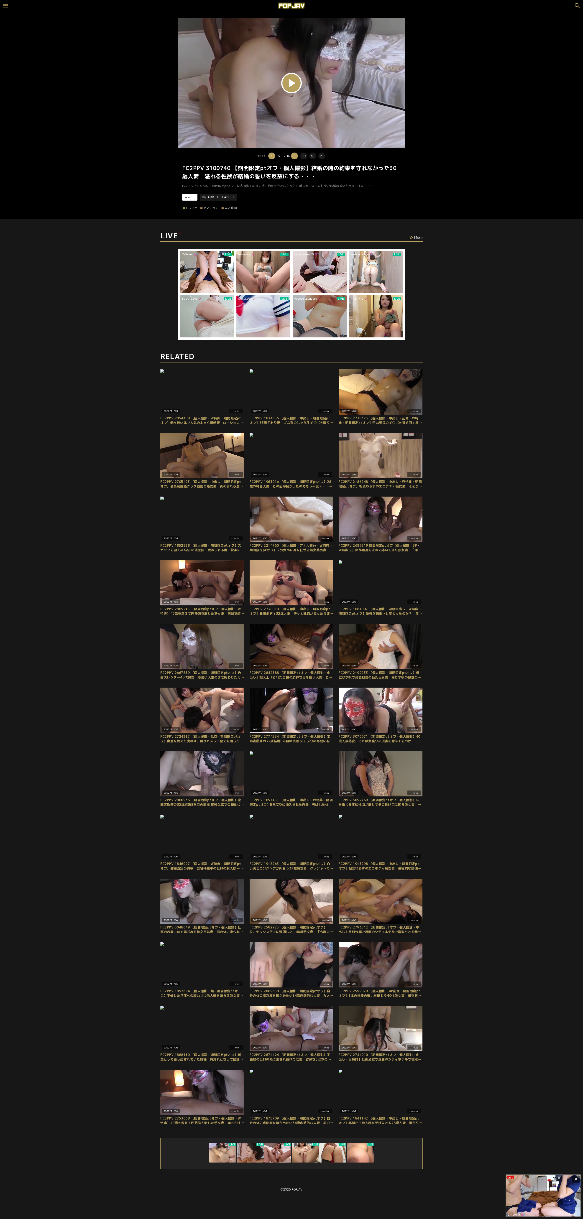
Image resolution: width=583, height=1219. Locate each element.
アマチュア (211, 208)
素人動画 (231, 208)
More (418, 237)
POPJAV (297, 1189)
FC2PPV (191, 208)
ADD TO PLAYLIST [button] (221, 197)
